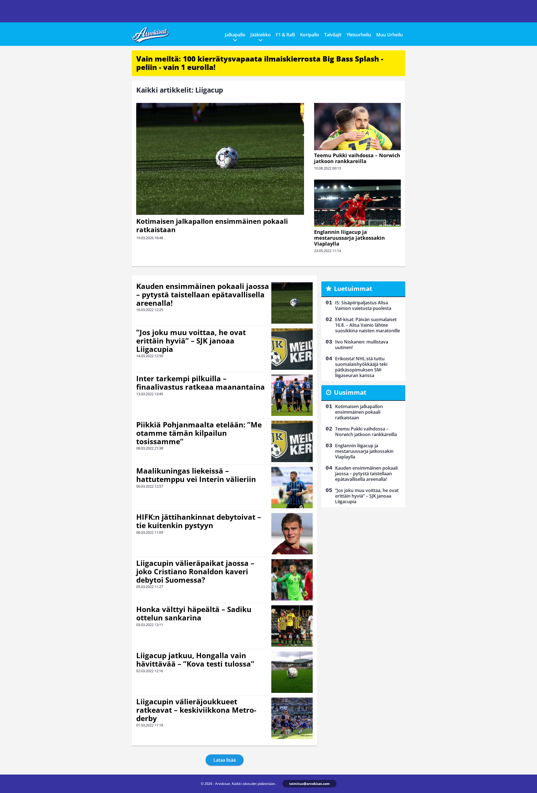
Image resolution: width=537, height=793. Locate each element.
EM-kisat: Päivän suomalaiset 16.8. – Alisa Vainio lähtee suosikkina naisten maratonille (367, 325)
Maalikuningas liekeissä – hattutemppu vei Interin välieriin (196, 475)
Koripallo (309, 35)
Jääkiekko (260, 35)
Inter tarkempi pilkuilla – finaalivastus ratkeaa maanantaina (200, 382)
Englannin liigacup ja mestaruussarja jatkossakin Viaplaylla (349, 238)
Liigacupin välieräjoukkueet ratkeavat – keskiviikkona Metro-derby (196, 709)
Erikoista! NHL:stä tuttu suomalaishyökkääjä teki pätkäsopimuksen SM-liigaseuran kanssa (361, 367)
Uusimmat (350, 392)
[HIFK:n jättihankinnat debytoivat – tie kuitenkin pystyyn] (292, 533)
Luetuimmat (353, 288)
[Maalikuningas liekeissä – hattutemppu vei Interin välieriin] (292, 487)
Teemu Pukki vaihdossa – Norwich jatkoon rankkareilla (357, 158)
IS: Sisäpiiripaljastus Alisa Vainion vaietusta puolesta (363, 305)
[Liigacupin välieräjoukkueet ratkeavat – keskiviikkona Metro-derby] (292, 718)
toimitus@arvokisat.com (309, 783)
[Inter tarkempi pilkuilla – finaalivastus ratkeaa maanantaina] (292, 395)
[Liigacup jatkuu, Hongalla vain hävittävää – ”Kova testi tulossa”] (292, 672)
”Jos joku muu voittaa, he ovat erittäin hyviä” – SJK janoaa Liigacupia (191, 340)
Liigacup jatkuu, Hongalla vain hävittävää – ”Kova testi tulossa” (195, 659)
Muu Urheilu (389, 35)
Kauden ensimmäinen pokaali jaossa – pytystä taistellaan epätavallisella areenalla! (202, 294)
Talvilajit (332, 35)
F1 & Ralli (285, 35)
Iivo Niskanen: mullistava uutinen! (361, 344)
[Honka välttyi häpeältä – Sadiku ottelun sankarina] (292, 626)
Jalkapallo (235, 35)
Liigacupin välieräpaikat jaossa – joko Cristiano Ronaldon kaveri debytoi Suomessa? (195, 571)
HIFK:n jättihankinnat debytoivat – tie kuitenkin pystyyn (198, 521)
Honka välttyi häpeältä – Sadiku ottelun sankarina (193, 613)
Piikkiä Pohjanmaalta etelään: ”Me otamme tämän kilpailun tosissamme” (199, 433)
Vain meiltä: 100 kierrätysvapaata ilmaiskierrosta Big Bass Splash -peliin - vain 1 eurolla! (259, 63)
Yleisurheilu (359, 35)
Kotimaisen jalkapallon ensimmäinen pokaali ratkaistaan (212, 225)
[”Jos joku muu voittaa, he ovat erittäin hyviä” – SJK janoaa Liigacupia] (292, 349)
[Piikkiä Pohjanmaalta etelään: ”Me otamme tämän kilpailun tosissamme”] (292, 441)
